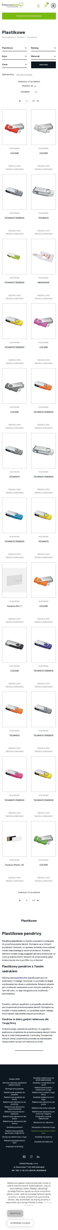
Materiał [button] (35, 56)
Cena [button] (4, 64)
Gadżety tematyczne (43, 1141)
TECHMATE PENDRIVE (14, 218)
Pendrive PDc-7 (14, 606)
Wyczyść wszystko (24, 75)
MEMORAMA (43, 282)
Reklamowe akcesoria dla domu (14, 1122)
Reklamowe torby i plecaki (43, 1108)
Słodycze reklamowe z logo (14, 1137)
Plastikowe (14, 148)
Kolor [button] (4, 56)
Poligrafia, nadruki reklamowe (43, 1117)
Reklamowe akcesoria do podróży (14, 1103)
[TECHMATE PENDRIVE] (14, 192)
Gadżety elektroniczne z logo (43, 1098)
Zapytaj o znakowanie (15, 169)
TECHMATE (43, 218)
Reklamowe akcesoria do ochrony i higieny (43, 1113)
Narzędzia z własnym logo (43, 1127)
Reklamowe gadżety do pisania (14, 1093)
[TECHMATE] (43, 192)
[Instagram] (29, 1156)
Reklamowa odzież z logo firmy (43, 1093)
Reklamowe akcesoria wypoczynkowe (14, 1108)
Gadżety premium (14, 1127)
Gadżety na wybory (43, 1137)
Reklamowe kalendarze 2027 (14, 1142)
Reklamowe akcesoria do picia (43, 1103)
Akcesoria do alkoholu (43, 1122)
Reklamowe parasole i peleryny (14, 1113)
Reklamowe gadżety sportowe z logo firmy (14, 1132)
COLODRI (14, 153)
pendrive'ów (21, 977)
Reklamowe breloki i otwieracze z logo (43, 1089)
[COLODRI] (14, 127)
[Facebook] (22, 1156)
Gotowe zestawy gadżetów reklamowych (15, 1084)
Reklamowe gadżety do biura (14, 1098)
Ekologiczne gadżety (14, 1089)
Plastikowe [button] (7, 48)
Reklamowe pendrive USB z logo (43, 1132)
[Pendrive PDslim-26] (14, 839)
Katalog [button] (35, 48)
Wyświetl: (26, 86)
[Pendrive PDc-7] (14, 580)
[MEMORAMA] (43, 256)
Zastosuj (43, 65)
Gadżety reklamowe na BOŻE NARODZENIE (43, 1079)
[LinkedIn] (36, 1156)
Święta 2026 (14, 1079)
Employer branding (14, 1146)
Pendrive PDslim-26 (14, 865)
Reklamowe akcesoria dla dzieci (14, 1117)
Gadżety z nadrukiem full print (43, 1084)
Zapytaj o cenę (14, 166)
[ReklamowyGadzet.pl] (12, 6)
